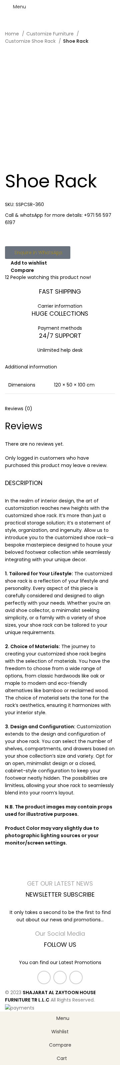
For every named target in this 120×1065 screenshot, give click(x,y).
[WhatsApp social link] (76, 977)
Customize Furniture (50, 33)
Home (12, 33)
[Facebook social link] (44, 977)
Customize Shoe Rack (31, 41)
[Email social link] (60, 977)
